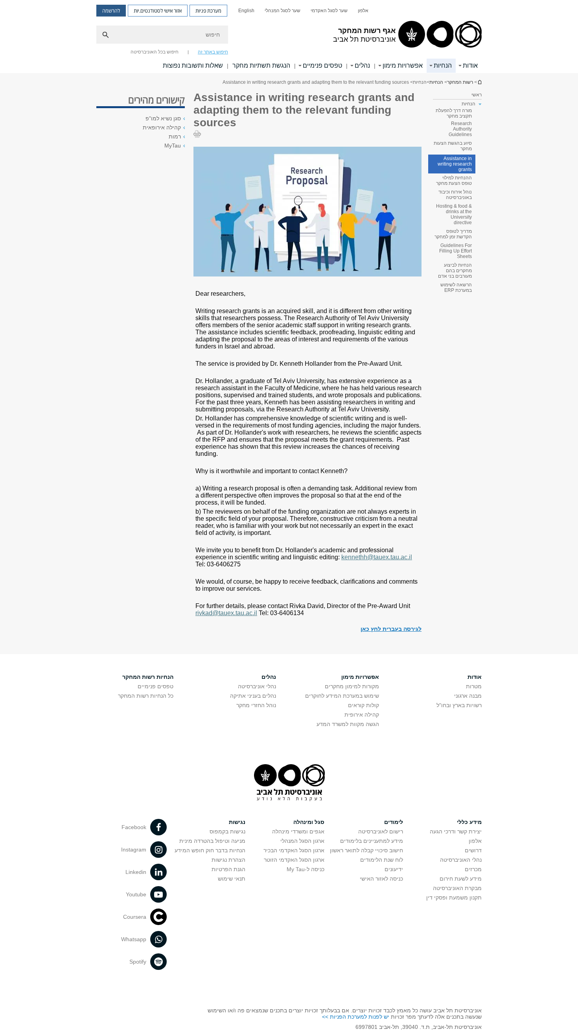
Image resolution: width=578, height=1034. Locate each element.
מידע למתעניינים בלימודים (371, 841)
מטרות (474, 686)
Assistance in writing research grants (455, 164)
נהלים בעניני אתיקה (253, 696)
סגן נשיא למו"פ (163, 118)
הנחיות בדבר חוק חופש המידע (210, 850)
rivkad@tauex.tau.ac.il (226, 613)
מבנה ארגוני (468, 696)
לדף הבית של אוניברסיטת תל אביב (479, 82)
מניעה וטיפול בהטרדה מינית (212, 841)
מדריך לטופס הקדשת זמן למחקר (453, 234)
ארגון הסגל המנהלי (302, 841)
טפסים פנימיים (322, 65)
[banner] (289, 36)
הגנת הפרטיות (228, 869)
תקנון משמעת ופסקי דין (454, 897)
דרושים (473, 850)
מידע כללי (469, 822)
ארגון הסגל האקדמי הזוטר (294, 860)
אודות (470, 65)
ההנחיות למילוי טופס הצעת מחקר (454, 180)
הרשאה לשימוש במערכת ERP (456, 287)
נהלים (362, 65)
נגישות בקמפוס (227, 831)
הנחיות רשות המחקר (147, 677)
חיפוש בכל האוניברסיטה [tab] (155, 52)
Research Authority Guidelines (460, 129)
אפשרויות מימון (403, 65)
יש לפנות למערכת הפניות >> (355, 1017)
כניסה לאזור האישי (381, 878)
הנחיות (443, 65)
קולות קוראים (363, 705)
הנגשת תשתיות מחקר (261, 65)
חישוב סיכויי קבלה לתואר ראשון (366, 850)
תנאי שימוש (231, 878)
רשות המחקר (460, 82)
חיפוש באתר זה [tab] (213, 52)
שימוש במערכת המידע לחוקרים (342, 696)
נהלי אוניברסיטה (257, 686)
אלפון (363, 10)
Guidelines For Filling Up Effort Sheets (455, 251)
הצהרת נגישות (228, 860)
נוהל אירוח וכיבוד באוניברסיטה (455, 194)
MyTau (172, 145)
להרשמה (111, 10)
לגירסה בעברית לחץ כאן (391, 629)
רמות (175, 136)
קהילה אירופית (361, 714)
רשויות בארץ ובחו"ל (459, 705)
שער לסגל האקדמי (329, 10)
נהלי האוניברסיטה (461, 860)
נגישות (237, 822)
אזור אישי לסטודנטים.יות (158, 10)
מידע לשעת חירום (461, 878)
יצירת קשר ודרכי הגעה (456, 831)
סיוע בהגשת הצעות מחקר (453, 145)
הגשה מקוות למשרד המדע (348, 724)
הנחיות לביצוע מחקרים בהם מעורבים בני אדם (455, 270)
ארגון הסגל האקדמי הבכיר (293, 850)
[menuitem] (363, 10)
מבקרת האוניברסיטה (457, 888)
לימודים (393, 822)
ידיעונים (394, 869)
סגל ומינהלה (308, 822)
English (246, 10)
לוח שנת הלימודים (381, 860)
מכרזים (473, 869)
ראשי (476, 95)
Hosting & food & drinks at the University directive (454, 214)
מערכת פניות (208, 10)
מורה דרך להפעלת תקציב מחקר (454, 113)
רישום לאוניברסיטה (380, 831)
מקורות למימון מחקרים (352, 686)
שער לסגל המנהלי (282, 10)
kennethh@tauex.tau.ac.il (376, 557)
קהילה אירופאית (162, 127)
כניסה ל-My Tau (305, 869)
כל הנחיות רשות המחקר (145, 696)
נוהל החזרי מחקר (256, 705)
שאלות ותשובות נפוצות (193, 65)
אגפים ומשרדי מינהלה (298, 831)
